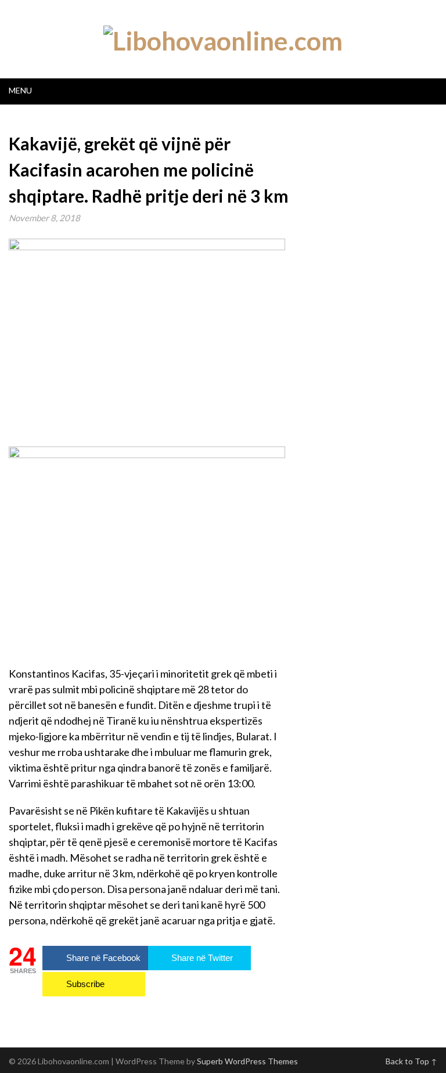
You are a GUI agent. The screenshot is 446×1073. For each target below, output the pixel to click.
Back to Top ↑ (411, 1061)
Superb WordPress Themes (247, 1061)
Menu (20, 90)
